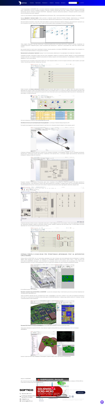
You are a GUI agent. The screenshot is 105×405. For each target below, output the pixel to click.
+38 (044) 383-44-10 (26, 393)
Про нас (41, 399)
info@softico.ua (39, 382)
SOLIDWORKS (28, 378)
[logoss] (22, 3)
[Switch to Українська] (81, 3)
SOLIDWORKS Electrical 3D (43, 120)
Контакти (41, 400)
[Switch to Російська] (83, 3)
